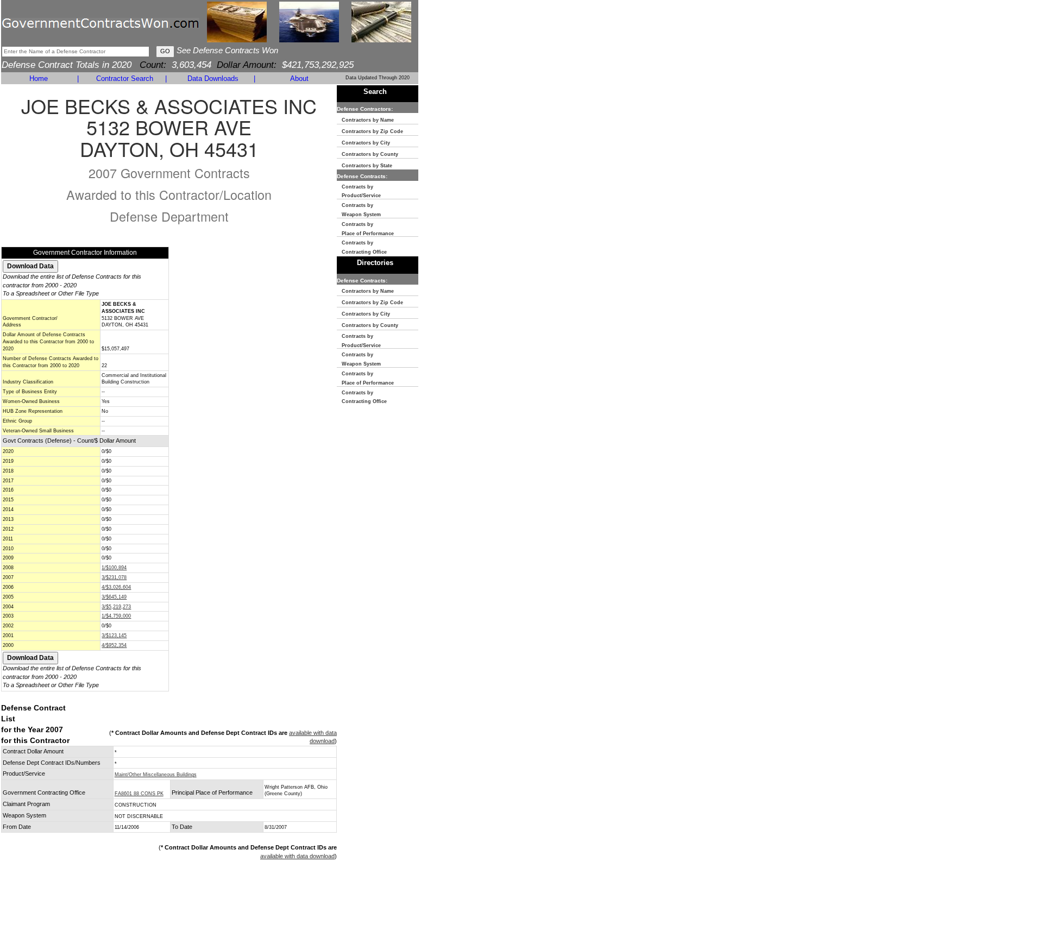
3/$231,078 (114, 577)
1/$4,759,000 (116, 616)
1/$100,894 (114, 567)
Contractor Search (124, 78)
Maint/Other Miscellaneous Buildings (156, 774)
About (299, 78)
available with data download (297, 856)
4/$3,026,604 (116, 587)
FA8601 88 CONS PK (139, 793)
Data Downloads (212, 78)
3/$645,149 (114, 597)
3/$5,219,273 (116, 606)
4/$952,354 (114, 645)
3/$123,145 (114, 635)
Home (38, 78)
